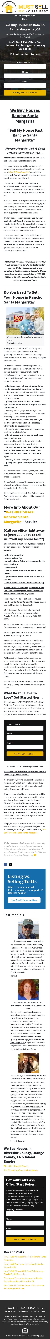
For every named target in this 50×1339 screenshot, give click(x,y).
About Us (35, 1311)
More (24, 19)
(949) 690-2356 (28, 15)
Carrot (41, 1335)
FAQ (43, 1308)
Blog (43, 1311)
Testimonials (23, 1311)
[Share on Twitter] (10, 864)
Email (25, 81)
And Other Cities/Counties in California (21, 1170)
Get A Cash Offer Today (30, 1308)
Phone (25, 72)
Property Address (25, 62)
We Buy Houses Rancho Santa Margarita (18, 517)
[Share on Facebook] (5, 864)
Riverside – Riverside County (16, 1166)
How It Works (10, 1311)
